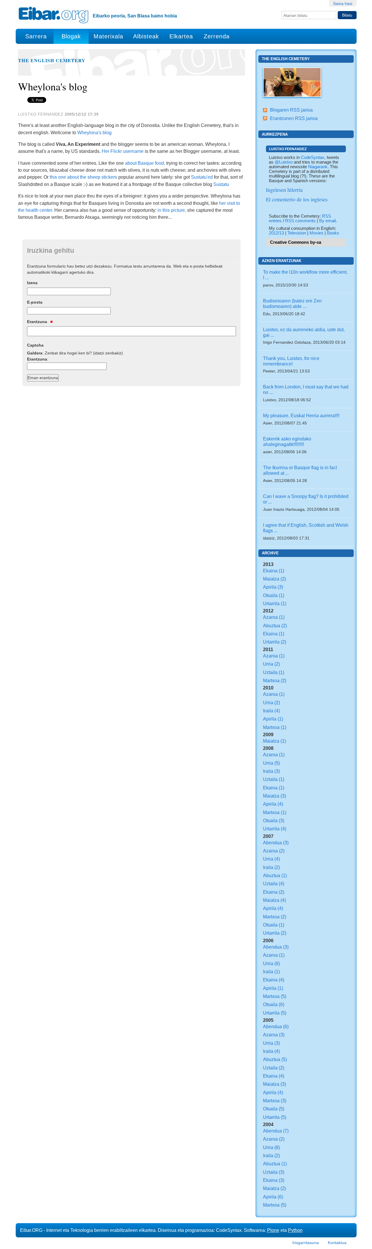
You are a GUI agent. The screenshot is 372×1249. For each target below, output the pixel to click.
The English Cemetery (51, 60)
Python (295, 1230)
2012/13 (276, 233)
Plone (273, 1230)
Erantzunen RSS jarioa (294, 118)
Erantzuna (37, 321)
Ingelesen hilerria (284, 189)
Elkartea (181, 36)
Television (296, 233)
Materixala (108, 36)
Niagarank (318, 166)
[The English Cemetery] (292, 81)
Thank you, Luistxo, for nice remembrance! (291, 361)
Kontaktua (337, 1242)
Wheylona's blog (94, 132)
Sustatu (221, 184)
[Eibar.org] (53, 15)
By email (327, 220)
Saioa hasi (342, 3)
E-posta (34, 302)
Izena (32, 282)
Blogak (71, 36)
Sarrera (36, 36)
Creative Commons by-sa (295, 242)
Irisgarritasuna (305, 1242)
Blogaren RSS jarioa (291, 109)
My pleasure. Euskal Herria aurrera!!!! (301, 415)
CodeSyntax (312, 157)
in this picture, (172, 210)
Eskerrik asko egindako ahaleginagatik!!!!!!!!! (287, 441)
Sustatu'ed (202, 177)
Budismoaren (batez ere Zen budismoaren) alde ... (292, 303)
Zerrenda (217, 36)
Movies (316, 233)
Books (333, 233)
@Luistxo (284, 162)
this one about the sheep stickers (83, 177)
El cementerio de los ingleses (297, 199)
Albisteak (146, 36)
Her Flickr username (123, 151)
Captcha (35, 345)
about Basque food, (145, 163)
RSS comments (300, 220)
